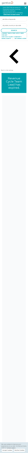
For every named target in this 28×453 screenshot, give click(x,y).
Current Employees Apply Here (13, 33)
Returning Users (21, 38)
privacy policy (11, 448)
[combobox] (14, 19)
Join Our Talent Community (12, 36)
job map (4, 35)
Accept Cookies (7, 450)
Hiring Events (6, 38)
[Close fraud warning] (25, 7)
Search (14, 30)
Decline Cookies (19, 450)
